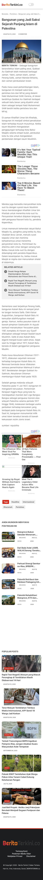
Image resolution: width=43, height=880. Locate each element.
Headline (15, 502)
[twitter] (9, 515)
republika (14, 425)
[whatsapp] (13, 515)
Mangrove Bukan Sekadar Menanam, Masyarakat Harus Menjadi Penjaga (26, 533)
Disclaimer (31, 856)
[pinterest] (18, 515)
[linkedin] (23, 515)
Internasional (28, 502)
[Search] (36, 4)
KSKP (7, 768)
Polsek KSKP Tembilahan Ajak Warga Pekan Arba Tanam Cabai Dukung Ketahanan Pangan (20, 777)
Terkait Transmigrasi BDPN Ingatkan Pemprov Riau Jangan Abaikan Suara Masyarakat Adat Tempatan (20, 744)
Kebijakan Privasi (15, 856)
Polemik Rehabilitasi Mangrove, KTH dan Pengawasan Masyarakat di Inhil (27, 596)
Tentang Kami (21, 851)
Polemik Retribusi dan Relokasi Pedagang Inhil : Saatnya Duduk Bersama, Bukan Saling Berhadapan (28, 580)
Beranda (5, 14)
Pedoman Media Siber (21, 854)
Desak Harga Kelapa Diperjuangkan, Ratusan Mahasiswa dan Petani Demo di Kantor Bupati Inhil (21, 274)
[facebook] (4, 515)
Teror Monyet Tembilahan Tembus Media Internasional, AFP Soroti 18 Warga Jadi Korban (23, 292)
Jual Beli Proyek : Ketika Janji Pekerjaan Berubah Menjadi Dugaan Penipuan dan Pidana (21, 810)
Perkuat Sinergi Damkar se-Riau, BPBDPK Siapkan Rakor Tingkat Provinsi (28, 565)
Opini (7, 801)
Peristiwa (13, 14)
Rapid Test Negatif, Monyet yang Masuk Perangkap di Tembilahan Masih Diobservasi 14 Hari (22, 283)
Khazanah (8, 507)
